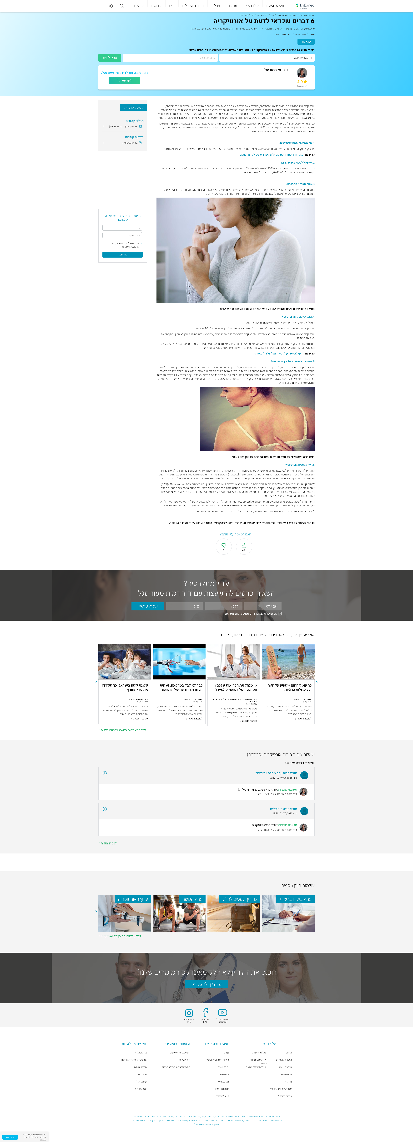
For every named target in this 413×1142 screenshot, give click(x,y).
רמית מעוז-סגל (222, 1089)
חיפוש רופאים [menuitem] (275, 5)
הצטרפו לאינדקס (284, 1060)
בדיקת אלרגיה (140, 1052)
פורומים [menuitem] (156, 5)
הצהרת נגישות (285, 1067)
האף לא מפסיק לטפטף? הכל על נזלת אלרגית (277, 353)
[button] (122, 6)
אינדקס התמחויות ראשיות (258, 1061)
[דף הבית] (303, 6)
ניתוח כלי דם (141, 1074)
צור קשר (288, 1081)
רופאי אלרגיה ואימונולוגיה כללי (176, 1067)
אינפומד (311, 15)
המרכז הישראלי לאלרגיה (217, 1060)
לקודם (317, 682)
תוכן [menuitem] (172, 5)
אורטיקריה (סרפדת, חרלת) (134, 1060)
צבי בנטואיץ (223, 1081)
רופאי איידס (184, 1060)
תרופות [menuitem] (232, 5)
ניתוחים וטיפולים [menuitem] (193, 5)
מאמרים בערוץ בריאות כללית (284, 15)
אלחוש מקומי (141, 1089)
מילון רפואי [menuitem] (252, 5)
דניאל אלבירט (222, 1096)
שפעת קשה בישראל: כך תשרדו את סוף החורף (125, 687)
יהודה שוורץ (223, 1067)
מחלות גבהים (140, 1067)
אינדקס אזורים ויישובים (256, 1067)
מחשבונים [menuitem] (137, 5)
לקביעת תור (124, 80)
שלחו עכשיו (148, 606)
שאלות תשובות (259, 1052)
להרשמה (122, 254)
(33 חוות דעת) (302, 86)
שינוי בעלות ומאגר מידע (281, 1089)
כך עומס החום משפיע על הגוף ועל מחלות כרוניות (290, 687)
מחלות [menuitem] (215, 5)
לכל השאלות (109, 843)
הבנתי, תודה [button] (10, 1137)
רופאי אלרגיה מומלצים (180, 1052)
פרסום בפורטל (285, 1096)
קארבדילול (141, 1081)
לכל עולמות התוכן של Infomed (121, 936)
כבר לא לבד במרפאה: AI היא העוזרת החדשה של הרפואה (181, 687)
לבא (96, 682)
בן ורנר (226, 1052)
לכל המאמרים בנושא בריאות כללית (123, 730)
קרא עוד (306, 41)
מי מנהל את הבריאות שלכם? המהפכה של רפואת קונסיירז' (236, 687)
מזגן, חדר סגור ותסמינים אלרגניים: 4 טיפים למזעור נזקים (271, 154)
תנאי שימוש (286, 1074)
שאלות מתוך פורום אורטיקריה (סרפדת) (281, 754)
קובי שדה (224, 1074)
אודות (289, 1052)
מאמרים (302, 15)
